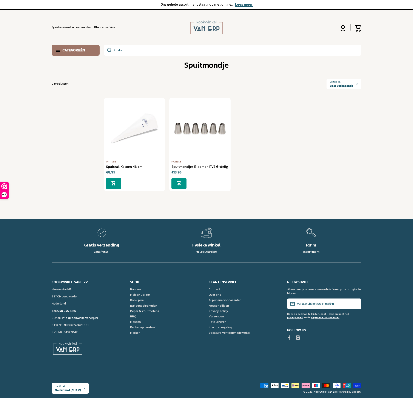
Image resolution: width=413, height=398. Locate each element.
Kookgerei (137, 300)
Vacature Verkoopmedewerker (229, 333)
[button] (358, 27)
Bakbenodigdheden (143, 305)
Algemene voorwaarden (225, 300)
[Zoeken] (107, 50)
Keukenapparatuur (143, 327)
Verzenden (216, 316)
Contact (214, 289)
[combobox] (232, 50)
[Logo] (206, 27)
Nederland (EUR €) (68, 390)
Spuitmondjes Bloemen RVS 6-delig (199, 166)
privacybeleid (295, 317)
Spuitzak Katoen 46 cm (124, 166)
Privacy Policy (218, 311)
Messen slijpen (219, 305)
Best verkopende (341, 86)
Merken (135, 333)
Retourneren (217, 322)
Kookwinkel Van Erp (325, 392)
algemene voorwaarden (325, 317)
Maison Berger (140, 294)
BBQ (133, 316)
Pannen (135, 289)
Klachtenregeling (220, 327)
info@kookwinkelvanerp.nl (80, 318)
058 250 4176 (66, 311)
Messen (135, 322)
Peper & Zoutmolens (144, 311)
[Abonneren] (356, 303)
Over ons (215, 294)
